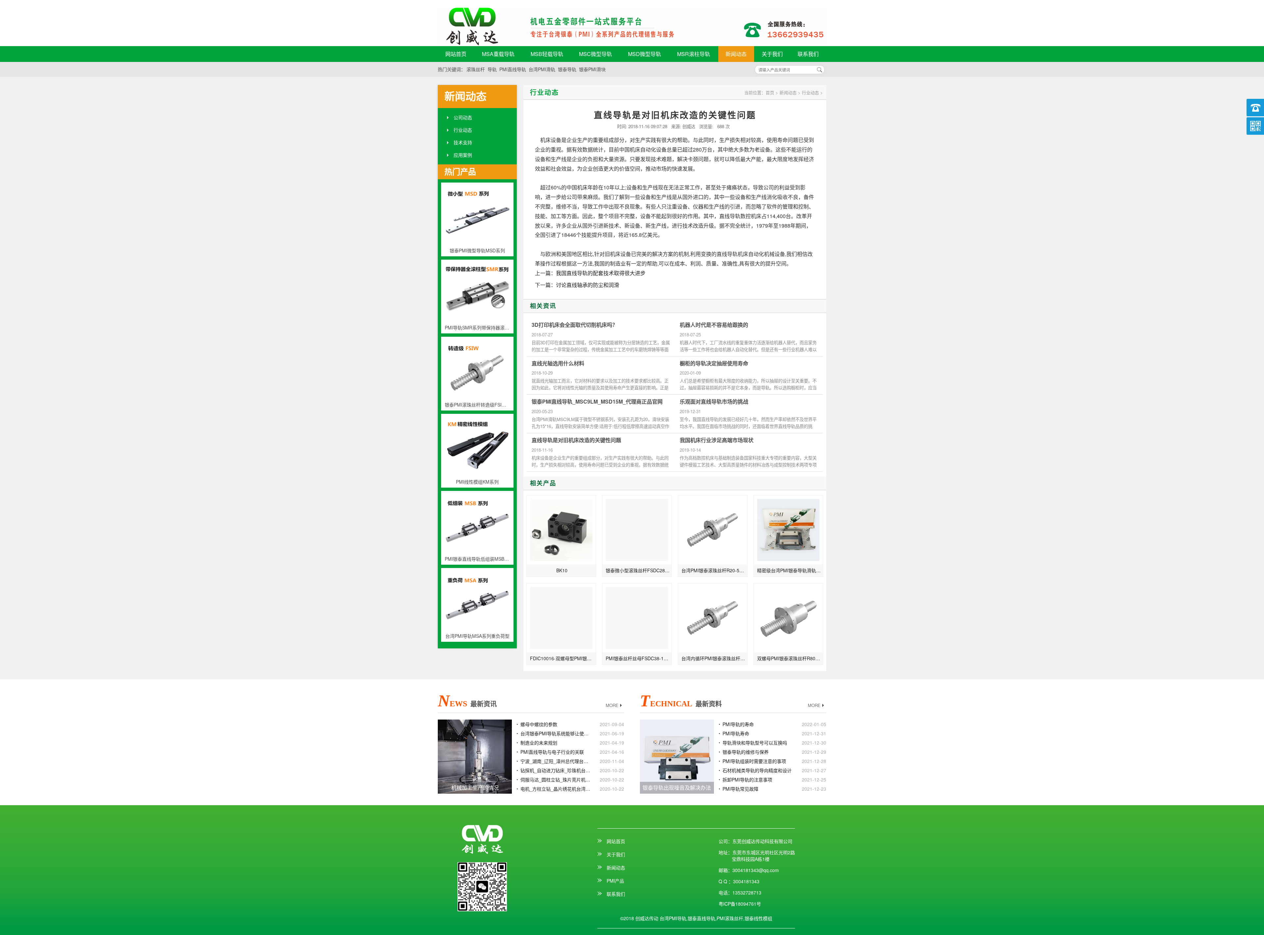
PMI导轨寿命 (736, 733)
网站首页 (455, 54)
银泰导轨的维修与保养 (746, 752)
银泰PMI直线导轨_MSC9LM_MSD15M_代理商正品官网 (597, 401)
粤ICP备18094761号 (740, 903)
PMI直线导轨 (512, 69)
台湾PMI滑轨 (542, 69)
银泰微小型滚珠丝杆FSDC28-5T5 (639, 570)
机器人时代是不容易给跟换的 (714, 324)
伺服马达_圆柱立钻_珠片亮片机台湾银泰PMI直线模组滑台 (555, 779)
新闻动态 (736, 54)
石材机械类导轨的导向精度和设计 (757, 770)
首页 (770, 92)
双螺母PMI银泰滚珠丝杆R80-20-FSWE (790, 658)
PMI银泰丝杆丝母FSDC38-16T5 (639, 658)
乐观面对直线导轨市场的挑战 (714, 401)
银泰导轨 (567, 69)
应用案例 (463, 155)
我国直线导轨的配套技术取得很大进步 (600, 273)
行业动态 (463, 130)
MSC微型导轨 (595, 54)
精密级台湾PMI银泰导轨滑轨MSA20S (790, 570)
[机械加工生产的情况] (475, 755)
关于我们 (772, 54)
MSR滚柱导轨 (693, 54)
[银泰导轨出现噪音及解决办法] (677, 755)
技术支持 (463, 142)
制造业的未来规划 (538, 742)
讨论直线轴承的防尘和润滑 (587, 285)
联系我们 (808, 54)
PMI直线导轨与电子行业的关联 (552, 752)
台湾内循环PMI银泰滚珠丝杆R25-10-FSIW (714, 658)
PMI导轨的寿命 (738, 724)
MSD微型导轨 (644, 54)
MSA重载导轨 (498, 54)
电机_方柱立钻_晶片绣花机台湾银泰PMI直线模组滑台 (555, 788)
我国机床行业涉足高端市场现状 (716, 440)
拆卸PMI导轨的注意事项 (747, 779)
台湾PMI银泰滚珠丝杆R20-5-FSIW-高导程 (714, 570)
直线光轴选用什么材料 (558, 363)
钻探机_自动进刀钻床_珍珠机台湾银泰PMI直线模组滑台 (555, 770)
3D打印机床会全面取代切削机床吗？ (575, 324)
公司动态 (463, 117)
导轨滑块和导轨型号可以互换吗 (755, 742)
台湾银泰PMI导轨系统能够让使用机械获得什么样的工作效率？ (555, 733)
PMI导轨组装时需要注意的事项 (754, 761)
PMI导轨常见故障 (740, 788)
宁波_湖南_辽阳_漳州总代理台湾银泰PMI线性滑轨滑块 (555, 761)
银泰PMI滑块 (592, 69)
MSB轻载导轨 (547, 54)
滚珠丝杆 (475, 69)
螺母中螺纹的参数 (538, 724)
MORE (612, 705)
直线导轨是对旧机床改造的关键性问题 (576, 440)
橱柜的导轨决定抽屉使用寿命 (714, 363)
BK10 (561, 570)
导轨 (492, 69)
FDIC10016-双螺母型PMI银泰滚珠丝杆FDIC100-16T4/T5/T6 (563, 658)
